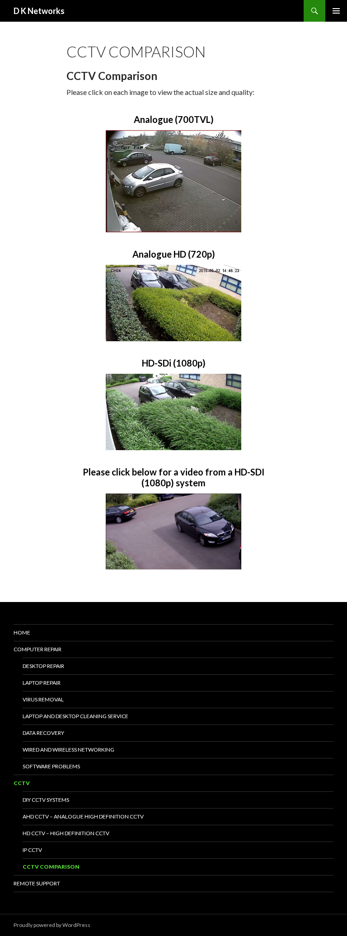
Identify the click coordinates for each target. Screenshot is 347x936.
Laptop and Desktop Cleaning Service (75, 716)
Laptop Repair (42, 682)
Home (22, 632)
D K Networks (39, 11)
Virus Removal (43, 699)
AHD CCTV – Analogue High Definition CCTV (83, 816)
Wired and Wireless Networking (68, 749)
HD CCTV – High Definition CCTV (66, 833)
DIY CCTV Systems (46, 799)
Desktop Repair (43, 666)
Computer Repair (37, 649)
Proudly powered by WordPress (52, 925)
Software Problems (51, 766)
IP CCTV (32, 850)
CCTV (22, 783)
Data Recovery (43, 732)
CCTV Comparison (51, 866)
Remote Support (37, 883)
